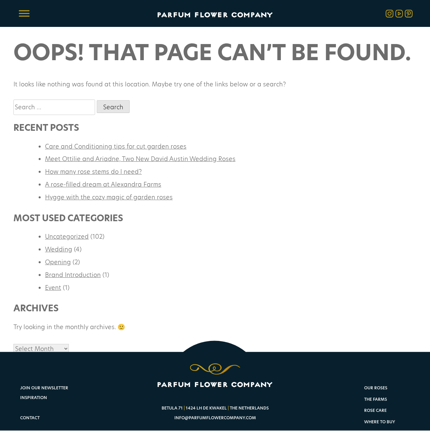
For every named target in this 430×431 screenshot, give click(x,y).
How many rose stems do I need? (93, 171)
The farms (375, 399)
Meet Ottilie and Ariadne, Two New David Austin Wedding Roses (140, 159)
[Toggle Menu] (24, 13)
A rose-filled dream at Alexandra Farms (103, 184)
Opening (58, 262)
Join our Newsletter (44, 388)
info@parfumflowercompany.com (215, 418)
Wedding (58, 249)
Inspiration (33, 397)
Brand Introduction (73, 275)
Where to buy (379, 422)
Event (53, 287)
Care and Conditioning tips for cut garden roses (115, 146)
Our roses (375, 388)
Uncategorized (67, 236)
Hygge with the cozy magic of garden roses (109, 197)
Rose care (375, 411)
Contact (30, 418)
